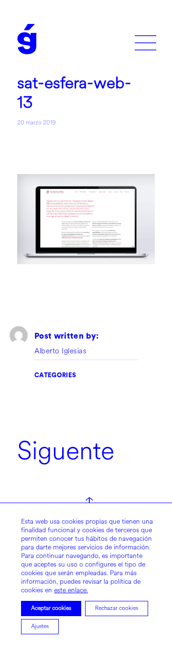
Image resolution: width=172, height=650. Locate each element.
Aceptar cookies (51, 608)
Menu (145, 39)
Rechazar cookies (116, 608)
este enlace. (71, 590)
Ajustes (40, 626)
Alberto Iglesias (60, 351)
